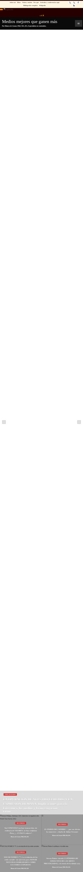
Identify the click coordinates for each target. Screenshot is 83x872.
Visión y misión (27, 2)
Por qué (36, 2)
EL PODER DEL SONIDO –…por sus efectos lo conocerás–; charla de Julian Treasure (62, 830)
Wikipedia (42, 5)
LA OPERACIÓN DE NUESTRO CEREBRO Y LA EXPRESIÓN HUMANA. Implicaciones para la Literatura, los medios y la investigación (37, 804)
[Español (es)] (1, 9)
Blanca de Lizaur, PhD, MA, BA (20, 836)
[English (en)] (8, 9)
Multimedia (21, 823)
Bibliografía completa (30, 5)
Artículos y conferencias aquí (49, 2)
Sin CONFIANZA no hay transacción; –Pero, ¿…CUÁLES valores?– (20, 830)
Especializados (10, 794)
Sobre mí (13, 2)
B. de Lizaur (7, 811)
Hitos (19, 2)
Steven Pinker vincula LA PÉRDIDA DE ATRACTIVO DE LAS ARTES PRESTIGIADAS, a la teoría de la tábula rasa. (62, 861)
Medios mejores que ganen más (29, 21)
